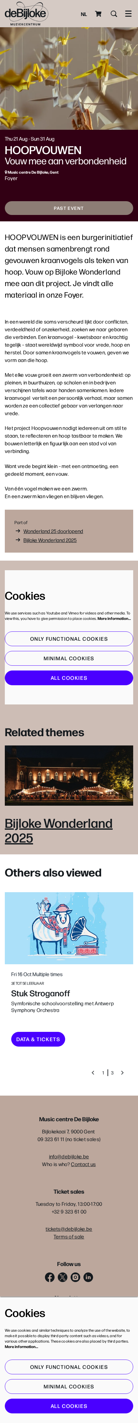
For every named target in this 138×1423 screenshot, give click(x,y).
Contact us (83, 1164)
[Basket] (98, 14)
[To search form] (114, 14)
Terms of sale (69, 1236)
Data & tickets (38, 1039)
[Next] (122, 1072)
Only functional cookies (69, 638)
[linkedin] (88, 1277)
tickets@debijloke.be (69, 1228)
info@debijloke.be (69, 1156)
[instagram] (75, 1277)
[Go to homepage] (26, 14)
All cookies (69, 677)
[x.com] (62, 1277)
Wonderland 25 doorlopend (53, 531)
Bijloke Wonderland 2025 (50, 540)
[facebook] (50, 1277)
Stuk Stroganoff (40, 992)
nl (84, 13)
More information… (114, 618)
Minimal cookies (69, 658)
